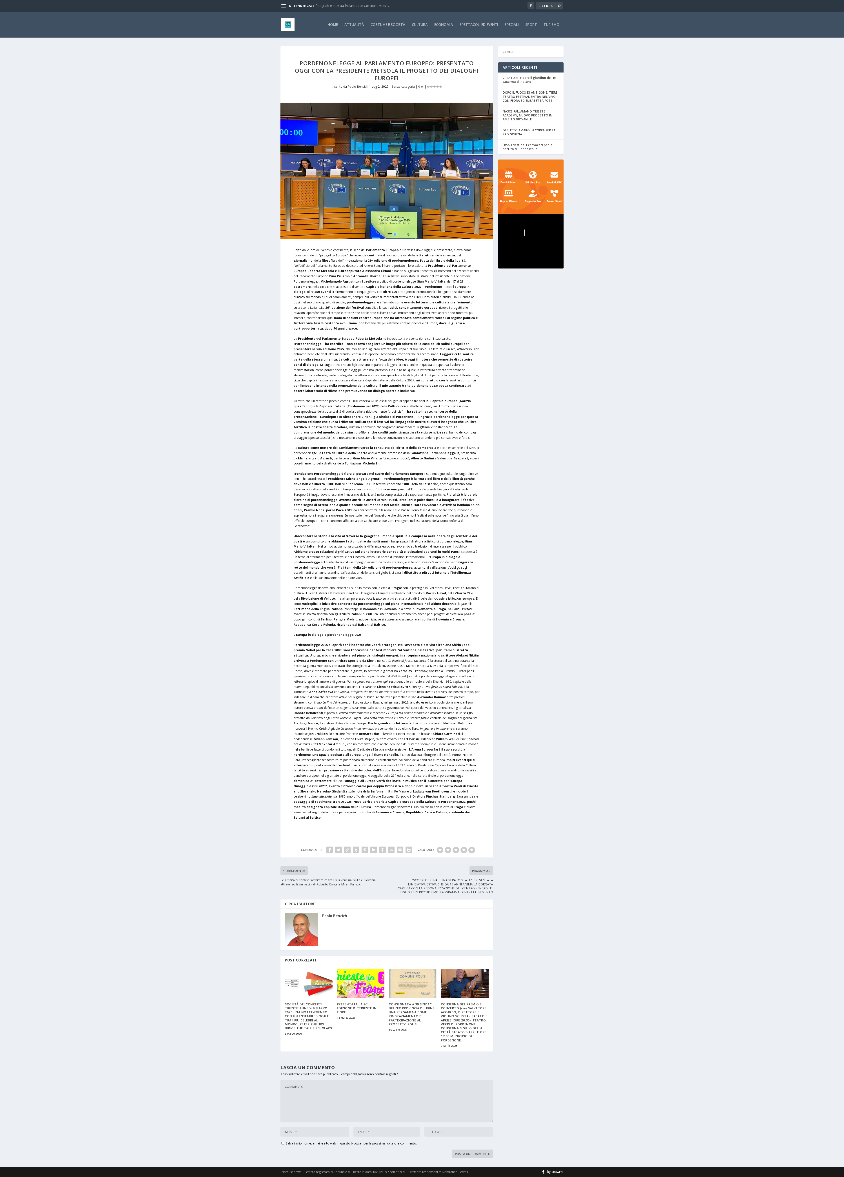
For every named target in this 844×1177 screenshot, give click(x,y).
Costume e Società (388, 25)
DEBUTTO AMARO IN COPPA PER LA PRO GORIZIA (529, 132)
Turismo (551, 25)
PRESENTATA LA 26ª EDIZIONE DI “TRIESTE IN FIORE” (357, 1008)
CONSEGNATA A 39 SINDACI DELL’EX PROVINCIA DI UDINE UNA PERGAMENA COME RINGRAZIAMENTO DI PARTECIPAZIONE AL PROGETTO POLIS (412, 1014)
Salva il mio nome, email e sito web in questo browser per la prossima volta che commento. (351, 1143)
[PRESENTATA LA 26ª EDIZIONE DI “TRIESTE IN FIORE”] (361, 983)
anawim (557, 1172)
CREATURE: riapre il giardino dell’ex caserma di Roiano (530, 80)
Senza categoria (403, 86)
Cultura (420, 25)
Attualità (354, 25)
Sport (531, 25)
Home (332, 25)
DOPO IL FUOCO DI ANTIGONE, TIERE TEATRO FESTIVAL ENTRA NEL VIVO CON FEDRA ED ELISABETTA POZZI (530, 96)
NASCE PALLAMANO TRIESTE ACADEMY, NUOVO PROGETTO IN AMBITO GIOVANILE (527, 115)
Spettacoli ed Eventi (479, 25)
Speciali (512, 25)
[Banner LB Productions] (531, 241)
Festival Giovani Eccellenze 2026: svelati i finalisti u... (349, 6)
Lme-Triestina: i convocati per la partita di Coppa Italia (528, 147)
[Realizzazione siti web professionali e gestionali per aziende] (531, 187)
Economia (443, 25)
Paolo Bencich (358, 86)
